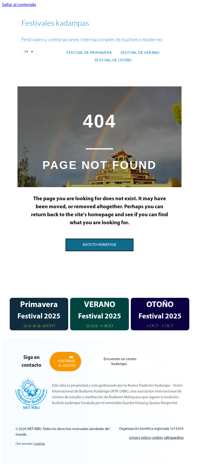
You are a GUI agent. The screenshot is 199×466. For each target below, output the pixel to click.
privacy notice (140, 438)
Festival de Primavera (89, 52)
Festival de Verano (140, 52)
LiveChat (39, 443)
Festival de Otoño (113, 60)
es (26, 52)
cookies (157, 438)
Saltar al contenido (19, 5)
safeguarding (173, 438)
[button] (65, 361)
